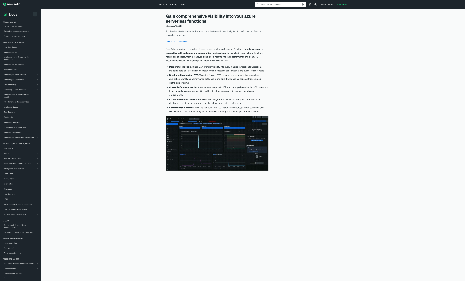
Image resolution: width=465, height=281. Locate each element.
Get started (183, 41)
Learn (182, 4)
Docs (161, 4)
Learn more (170, 41)
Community (172, 4)
